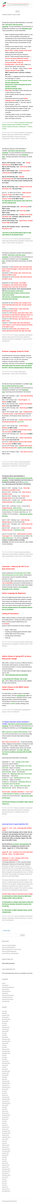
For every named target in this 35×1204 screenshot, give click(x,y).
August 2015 (5, 1155)
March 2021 (5, 1069)
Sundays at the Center (12, 126)
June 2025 (4, 1023)
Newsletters (19, 124)
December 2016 (6, 1131)
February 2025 (5, 1027)
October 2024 (5, 1029)
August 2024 (5, 1031)
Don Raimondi (23, 138)
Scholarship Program (7, 997)
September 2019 (6, 1087)
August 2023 (5, 1043)
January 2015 (5, 1167)
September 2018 (6, 1103)
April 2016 (4, 1143)
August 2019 (5, 1089)
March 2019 (5, 1095)
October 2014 (5, 1173)
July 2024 (4, 1033)
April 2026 (4, 1013)
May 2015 (4, 1159)
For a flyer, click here (23, 750)
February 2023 (5, 1049)
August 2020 (5, 1075)
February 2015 (5, 1165)
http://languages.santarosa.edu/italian (16, 675)
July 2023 (4, 1045)
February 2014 (5, 1189)
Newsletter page (27, 28)
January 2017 (5, 1129)
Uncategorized (22, 126)
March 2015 (5, 1163)
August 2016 (5, 1139)
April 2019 (4, 1093)
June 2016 (4, 1141)
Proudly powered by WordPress (9, 1201)
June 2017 (4, 1121)
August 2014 (5, 1177)
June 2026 (4, 1011)
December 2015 (6, 1149)
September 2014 (6, 1175)
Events (16, 122)
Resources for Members (8, 136)
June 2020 (4, 1077)
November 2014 (6, 1171)
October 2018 (5, 1101)
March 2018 (5, 1111)
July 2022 (4, 1055)
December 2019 (6, 1083)
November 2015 (6, 1151)
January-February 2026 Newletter (10, 953)
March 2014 (5, 1187)
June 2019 (4, 1091)
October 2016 (5, 1135)
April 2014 (4, 1185)
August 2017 (5, 1119)
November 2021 (6, 1063)
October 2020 (5, 1073)
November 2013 (6, 1191)
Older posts (6, 930)
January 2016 (5, 1147)
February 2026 (5, 1015)
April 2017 (4, 1123)
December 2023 (6, 1039)
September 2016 (6, 1137)
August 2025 (5, 1021)
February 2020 (5, 1081)
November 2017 (6, 1115)
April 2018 (4, 1109)
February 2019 (5, 1097)
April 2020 (4, 1079)
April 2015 (4, 1161)
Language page (21, 695)
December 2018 (6, 1099)
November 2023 (6, 1041)
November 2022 (6, 1051)
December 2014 (6, 1169)
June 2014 (4, 1181)
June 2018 (4, 1107)
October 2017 (5, 1117)
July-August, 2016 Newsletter (20, 844)
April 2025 (4, 1025)
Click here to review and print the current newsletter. (17, 386)
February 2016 (5, 1145)
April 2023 (4, 1047)
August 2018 (5, 1105)
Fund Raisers (21, 122)
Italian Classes (10, 134)
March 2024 (5, 1037)
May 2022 (4, 1057)
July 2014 (4, 1179)
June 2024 (4, 1035)
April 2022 (4, 1059)
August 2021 (5, 1065)
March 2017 (5, 1125)
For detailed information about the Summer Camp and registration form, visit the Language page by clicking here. (17, 365)
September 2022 (6, 1053)
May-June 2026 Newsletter (8, 947)
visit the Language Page (12, 82)
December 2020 (6, 1071)
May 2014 (4, 1183)
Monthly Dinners (11, 124)
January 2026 (5, 1017)
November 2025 (6, 1019)
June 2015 (4, 1157)
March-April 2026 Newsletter (9, 951)
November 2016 (6, 1133)
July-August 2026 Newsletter (9, 945)
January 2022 (5, 1061)
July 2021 (4, 1067)
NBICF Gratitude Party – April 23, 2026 (11, 949)
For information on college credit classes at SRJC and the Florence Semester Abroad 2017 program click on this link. (17, 904)
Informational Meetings (24, 238)
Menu (17, 11)
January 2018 (5, 1113)
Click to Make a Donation (8, 963)
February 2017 (5, 1127)
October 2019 (5, 1085)
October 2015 (5, 1153)
